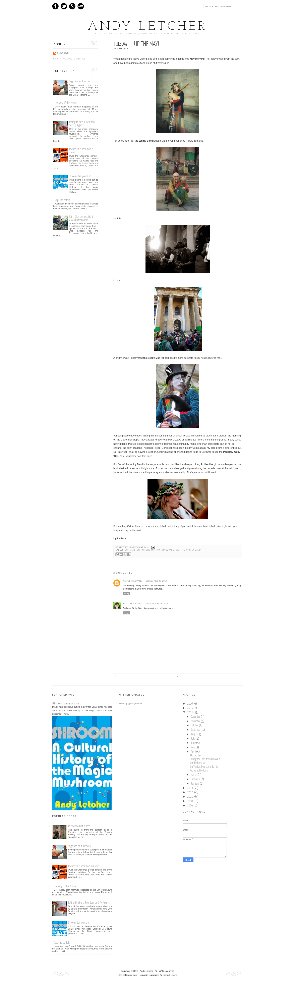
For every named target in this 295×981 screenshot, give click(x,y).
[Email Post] (152, 547)
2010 (190, 801)
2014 (190, 712)
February (195, 779)
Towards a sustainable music (83, 866)
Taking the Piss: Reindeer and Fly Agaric (82, 124)
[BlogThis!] (121, 554)
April (193, 751)
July (193, 738)
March (194, 775)
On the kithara (197, 763)
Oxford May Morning (154, 550)
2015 (190, 708)
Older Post (238, 676)
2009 (190, 805)
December (196, 716)
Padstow (174, 550)
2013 (190, 788)
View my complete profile (69, 59)
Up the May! (196, 755)
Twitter (64, 6)
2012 (190, 792)
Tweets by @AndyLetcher (130, 703)
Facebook (55, 6)
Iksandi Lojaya (170, 975)
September (196, 730)
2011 (190, 796)
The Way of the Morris (66, 102)
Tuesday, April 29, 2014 (155, 581)
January (195, 783)
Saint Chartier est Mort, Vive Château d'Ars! (81, 218)
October (195, 725)
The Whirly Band (191, 550)
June (193, 743)
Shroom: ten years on (80, 176)
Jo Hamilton (132, 550)
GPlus (72, 6)
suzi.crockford (133, 603)
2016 (190, 703)
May (193, 747)
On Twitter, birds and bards (204, 766)
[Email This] (117, 554)
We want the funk (199, 770)
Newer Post (116, 676)
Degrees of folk (62, 200)
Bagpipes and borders (80, 81)
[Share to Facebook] (129, 554)
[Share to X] (125, 554)
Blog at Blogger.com (127, 975)
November (196, 721)
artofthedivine (132, 581)
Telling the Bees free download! (205, 759)
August (195, 734)
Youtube (80, 6)
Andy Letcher (147, 27)
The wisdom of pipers (79, 826)
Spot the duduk (61, 942)
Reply (126, 593)
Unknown (135, 547)
